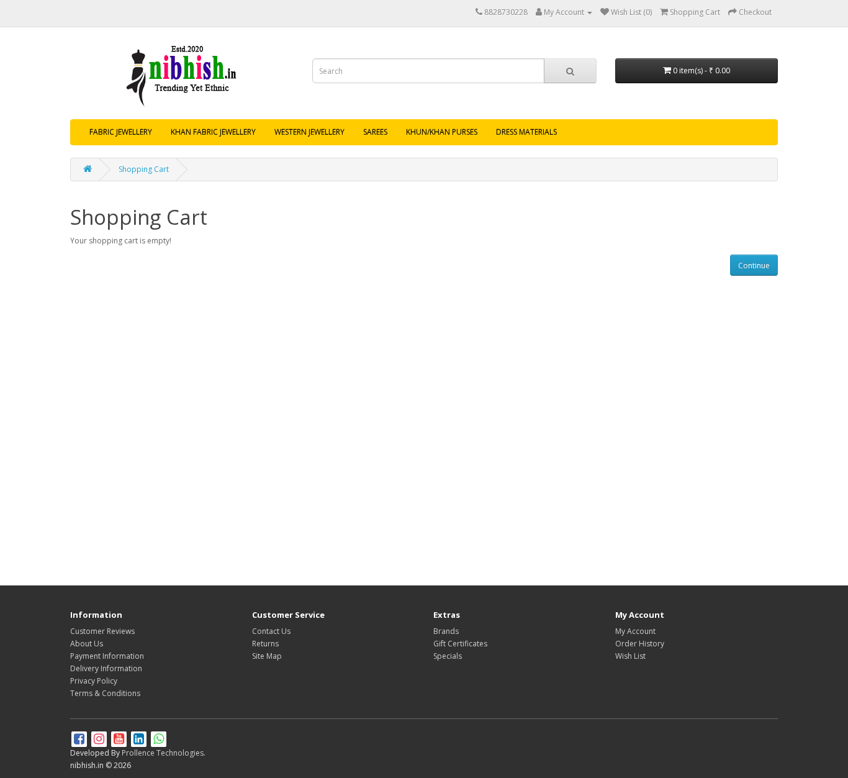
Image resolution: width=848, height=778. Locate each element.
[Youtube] (120, 740)
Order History (639, 643)
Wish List (630, 656)
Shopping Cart (144, 169)
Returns (265, 643)
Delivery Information (106, 668)
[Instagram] (100, 740)
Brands (446, 631)
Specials (447, 656)
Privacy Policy (93, 681)
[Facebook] (80, 740)
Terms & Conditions (105, 693)
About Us (86, 643)
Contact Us (271, 631)
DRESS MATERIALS (526, 132)
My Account (635, 631)
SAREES (375, 132)
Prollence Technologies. (163, 753)
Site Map (267, 656)
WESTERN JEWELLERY (309, 132)
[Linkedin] (140, 740)
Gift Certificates (460, 643)
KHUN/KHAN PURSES (441, 132)
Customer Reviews (102, 631)
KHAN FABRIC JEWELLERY (213, 132)
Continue (754, 265)
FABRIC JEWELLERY (120, 132)
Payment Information (107, 656)
